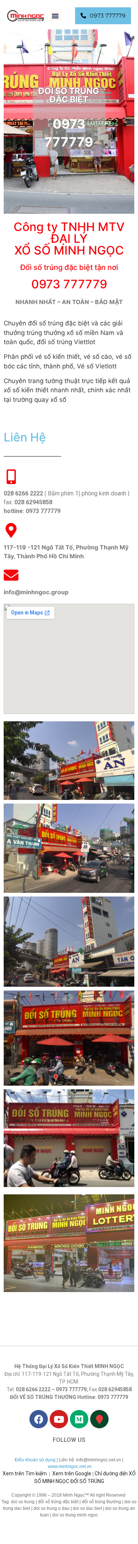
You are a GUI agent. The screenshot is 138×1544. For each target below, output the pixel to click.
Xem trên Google (71, 1473)
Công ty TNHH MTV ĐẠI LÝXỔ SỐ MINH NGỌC (69, 238)
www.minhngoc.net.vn (70, 1466)
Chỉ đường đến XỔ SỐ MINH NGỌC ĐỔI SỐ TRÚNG (85, 1477)
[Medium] (79, 1419)
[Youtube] (59, 1419)
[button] (55, 15)
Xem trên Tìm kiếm (25, 1473)
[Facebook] (38, 1419)
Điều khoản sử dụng (35, 1459)
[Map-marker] (99, 1419)
